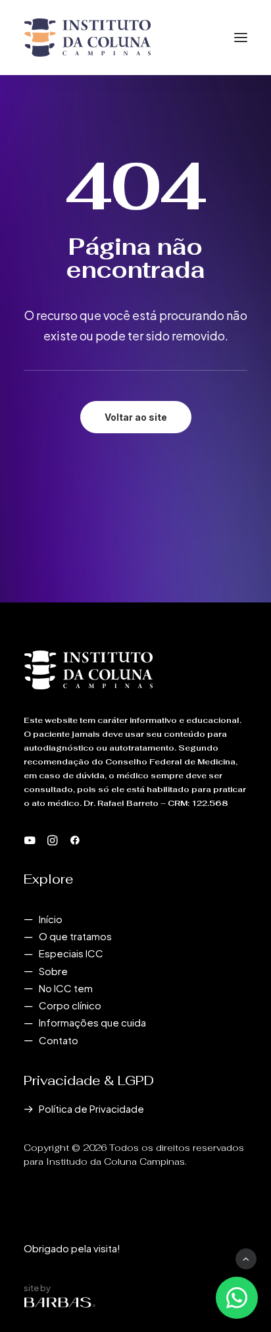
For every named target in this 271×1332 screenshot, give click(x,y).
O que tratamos (75, 936)
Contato (58, 1040)
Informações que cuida (92, 1022)
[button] (240, 37)
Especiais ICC (71, 953)
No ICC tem (66, 988)
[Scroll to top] (246, 1257)
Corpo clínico (70, 1005)
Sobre (53, 971)
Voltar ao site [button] (136, 417)
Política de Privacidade (91, 1108)
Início (50, 919)
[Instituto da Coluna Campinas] (87, 37)
